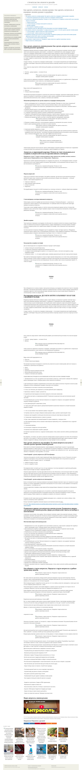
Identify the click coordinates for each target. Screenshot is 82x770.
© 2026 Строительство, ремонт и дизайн (10, 765)
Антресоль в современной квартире (47, 716)
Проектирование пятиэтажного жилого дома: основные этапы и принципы (11, 44)
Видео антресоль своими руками (34, 40)
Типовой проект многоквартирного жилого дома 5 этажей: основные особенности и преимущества (12, 30)
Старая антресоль (46, 718)
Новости (40, 7)
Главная (34, 7)
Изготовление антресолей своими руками (37, 37)
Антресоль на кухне (57, 716)
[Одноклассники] (51, 723)
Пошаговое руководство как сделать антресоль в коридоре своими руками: (45, 17)
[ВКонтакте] (29, 723)
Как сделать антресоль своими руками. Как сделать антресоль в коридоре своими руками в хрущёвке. (50, 16)
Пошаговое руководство (37, 716)
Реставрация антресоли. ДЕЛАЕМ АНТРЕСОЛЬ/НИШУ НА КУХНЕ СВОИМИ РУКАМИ (46, 28)
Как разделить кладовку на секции (35, 27)
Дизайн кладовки (31, 25)
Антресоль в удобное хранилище (55, 718)
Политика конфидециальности (32, 767)
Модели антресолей (32, 22)
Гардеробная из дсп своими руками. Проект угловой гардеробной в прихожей (12, 39)
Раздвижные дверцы (64, 716)
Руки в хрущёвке (30, 716)
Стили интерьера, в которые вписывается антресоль (39, 23)
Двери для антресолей (33, 718)
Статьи (46, 7)
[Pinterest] (40, 723)
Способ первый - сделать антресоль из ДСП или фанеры (40, 31)
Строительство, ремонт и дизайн (41, 2)
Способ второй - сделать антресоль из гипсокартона (39, 33)
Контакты (29, 765)
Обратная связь (53, 765)
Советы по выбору (40, 718)
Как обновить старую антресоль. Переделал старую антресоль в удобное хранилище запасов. (48, 39)
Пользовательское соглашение (36, 765)
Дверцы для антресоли (71, 716)
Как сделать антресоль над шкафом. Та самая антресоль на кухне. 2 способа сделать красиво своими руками (52, 30)
